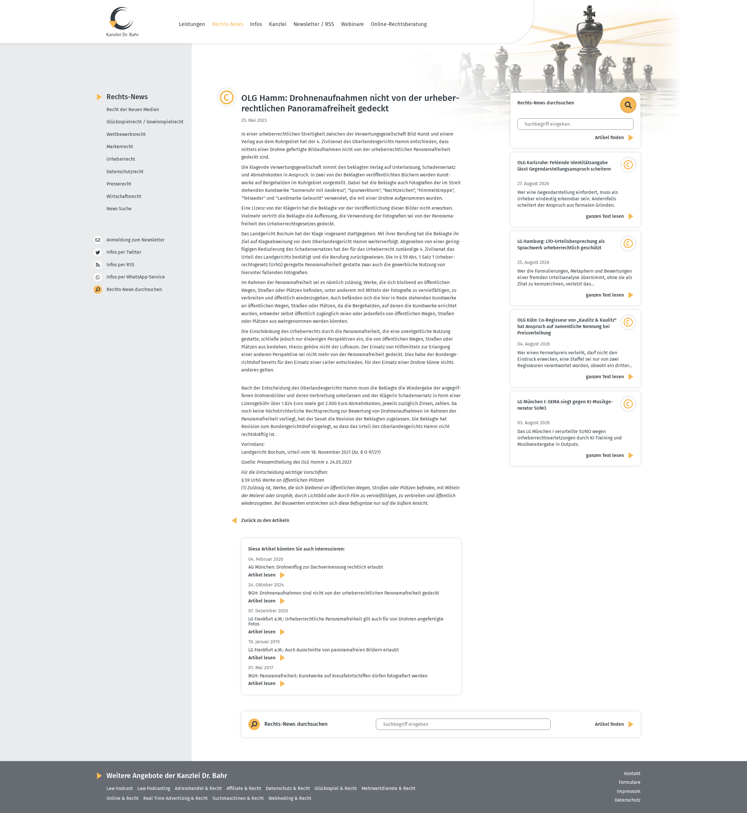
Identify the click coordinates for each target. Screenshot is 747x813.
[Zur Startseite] (123, 21)
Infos (256, 24)
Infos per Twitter (124, 252)
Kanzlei (278, 24)
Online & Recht (123, 798)
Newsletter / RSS (314, 24)
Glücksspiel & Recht (336, 788)
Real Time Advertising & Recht (175, 798)
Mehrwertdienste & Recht (389, 788)
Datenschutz (627, 800)
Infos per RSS (121, 264)
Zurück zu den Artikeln (265, 520)
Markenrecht (120, 146)
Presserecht (119, 184)
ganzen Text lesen (605, 216)
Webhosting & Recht (289, 798)
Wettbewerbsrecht (126, 134)
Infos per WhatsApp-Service (136, 277)
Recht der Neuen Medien (133, 109)
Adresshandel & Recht (198, 788)
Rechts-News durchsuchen (134, 289)
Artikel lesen (261, 575)
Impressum (628, 791)
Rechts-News (227, 24)
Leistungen (192, 24)
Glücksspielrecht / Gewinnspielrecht (145, 122)
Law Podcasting (153, 788)
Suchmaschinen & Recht (238, 798)
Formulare (629, 782)
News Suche (119, 208)
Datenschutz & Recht (288, 788)
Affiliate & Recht (243, 788)
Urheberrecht (121, 159)
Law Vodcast (120, 788)
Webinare (352, 24)
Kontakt (632, 773)
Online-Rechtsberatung (399, 24)
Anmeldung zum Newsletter (136, 240)
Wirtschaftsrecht (124, 196)
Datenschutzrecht (125, 171)
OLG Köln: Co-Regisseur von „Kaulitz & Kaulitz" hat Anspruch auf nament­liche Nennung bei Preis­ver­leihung (567, 326)
